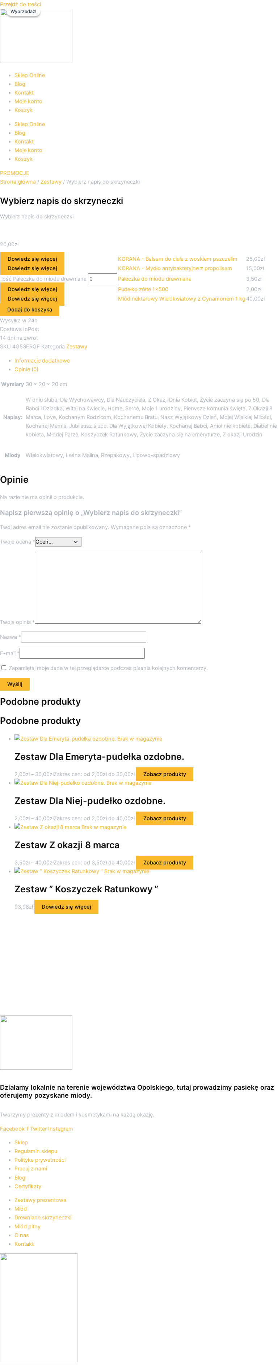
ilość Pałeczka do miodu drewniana (43, 279)
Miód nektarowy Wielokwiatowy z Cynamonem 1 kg (181, 299)
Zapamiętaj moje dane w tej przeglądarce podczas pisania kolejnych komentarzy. (108, 668)
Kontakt (24, 92)
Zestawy (51, 182)
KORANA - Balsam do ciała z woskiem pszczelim (177, 259)
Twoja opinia (17, 622)
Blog (19, 84)
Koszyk (23, 110)
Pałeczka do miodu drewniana (154, 279)
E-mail (10, 653)
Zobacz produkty (164, 774)
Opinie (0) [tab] (26, 369)
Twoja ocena (17, 542)
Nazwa (10, 637)
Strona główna (18, 182)
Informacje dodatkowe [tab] (42, 360)
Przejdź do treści (20, 4)
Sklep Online (29, 75)
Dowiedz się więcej (32, 259)
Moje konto (28, 101)
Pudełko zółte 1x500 (143, 289)
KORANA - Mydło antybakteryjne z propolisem (175, 268)
